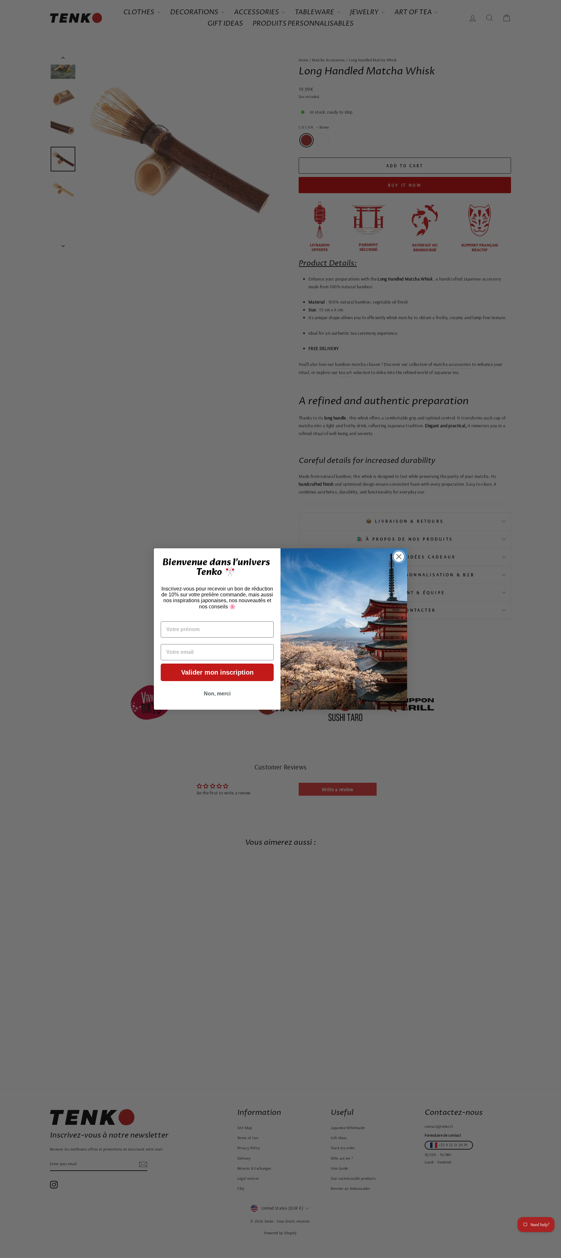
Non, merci (217, 693)
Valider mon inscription (217, 672)
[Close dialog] (399, 556)
